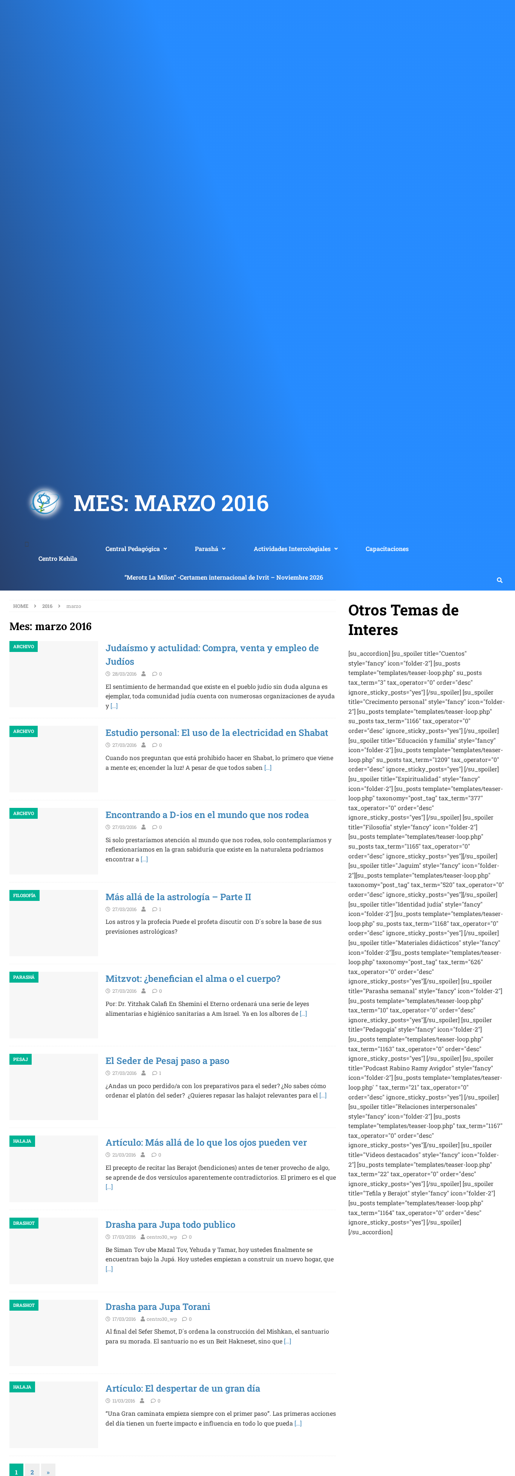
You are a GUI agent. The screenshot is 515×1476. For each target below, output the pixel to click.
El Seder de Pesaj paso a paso (167, 1061)
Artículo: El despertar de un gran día (183, 1388)
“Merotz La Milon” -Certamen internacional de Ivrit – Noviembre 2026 (223, 577)
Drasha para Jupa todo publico (170, 1224)
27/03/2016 (124, 745)
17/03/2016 (124, 1236)
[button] (136, 548)
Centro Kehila (57, 558)
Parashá (206, 549)
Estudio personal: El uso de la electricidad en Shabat (217, 733)
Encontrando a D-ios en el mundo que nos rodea (207, 815)
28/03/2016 (124, 673)
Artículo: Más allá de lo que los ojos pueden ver (206, 1142)
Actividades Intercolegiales (292, 549)
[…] (114, 706)
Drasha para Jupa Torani (158, 1306)
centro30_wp (162, 1236)
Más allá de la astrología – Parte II (178, 897)
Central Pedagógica (133, 549)
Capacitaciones (387, 549)
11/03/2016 (123, 1400)
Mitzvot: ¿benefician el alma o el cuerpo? (193, 978)
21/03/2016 (124, 1154)
